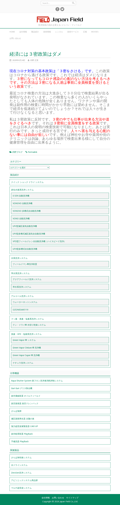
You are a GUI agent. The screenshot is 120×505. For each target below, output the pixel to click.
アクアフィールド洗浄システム (27, 279)
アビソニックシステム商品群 (24, 480)
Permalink (32, 152)
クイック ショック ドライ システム (27, 182)
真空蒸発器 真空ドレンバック (24, 403)
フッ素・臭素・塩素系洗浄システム (27, 318)
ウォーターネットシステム (25, 302)
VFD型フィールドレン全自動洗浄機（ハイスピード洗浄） (39, 241)
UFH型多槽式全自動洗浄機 (25, 248)
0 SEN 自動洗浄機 (21, 195)
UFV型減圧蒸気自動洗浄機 (25, 226)
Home (12, 31)
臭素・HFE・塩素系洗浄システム (26, 334)
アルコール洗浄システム (22, 296)
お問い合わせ (15, 38)
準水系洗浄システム (20, 273)
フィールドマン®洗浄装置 (25, 264)
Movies (94, 31)
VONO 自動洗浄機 (21, 218)
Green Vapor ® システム (24, 340)
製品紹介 (35, 31)
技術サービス (73, 31)
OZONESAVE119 (20, 309)
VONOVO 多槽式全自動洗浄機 (27, 210)
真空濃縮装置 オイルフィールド (25, 395)
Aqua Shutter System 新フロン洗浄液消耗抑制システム (37, 380)
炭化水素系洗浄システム (22, 189)
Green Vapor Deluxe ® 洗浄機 (27, 347)
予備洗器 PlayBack (20, 441)
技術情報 (47, 31)
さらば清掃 (16, 411)
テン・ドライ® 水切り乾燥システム (29, 324)
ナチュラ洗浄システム (23, 362)
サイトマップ (72, 497)
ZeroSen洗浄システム (21, 472)
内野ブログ (17, 152)
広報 (85, 31)
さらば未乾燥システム (21, 457)
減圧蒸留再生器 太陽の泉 (22, 418)
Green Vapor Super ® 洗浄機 (26, 355)
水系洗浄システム (19, 258)
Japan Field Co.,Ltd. (60, 19)
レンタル (59, 31)
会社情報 (23, 31)
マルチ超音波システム (21, 487)
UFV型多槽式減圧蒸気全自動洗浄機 (29, 233)
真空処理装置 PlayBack (22, 433)
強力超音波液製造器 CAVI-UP (24, 426)
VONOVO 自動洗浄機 (22, 203)
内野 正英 (34, 60)
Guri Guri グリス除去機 (21, 388)
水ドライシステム (19, 465)
